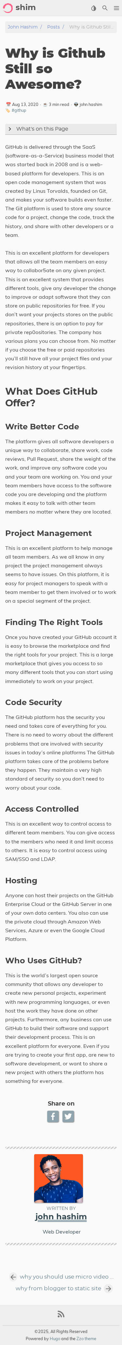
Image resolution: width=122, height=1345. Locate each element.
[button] (116, 8)
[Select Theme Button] (93, 8)
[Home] (7, 8)
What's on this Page (42, 129)
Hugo (55, 1338)
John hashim (23, 27)
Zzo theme (86, 1338)
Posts (53, 27)
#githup (19, 110)
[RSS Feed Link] (61, 1317)
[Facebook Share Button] (53, 1116)
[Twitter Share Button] (68, 1116)
